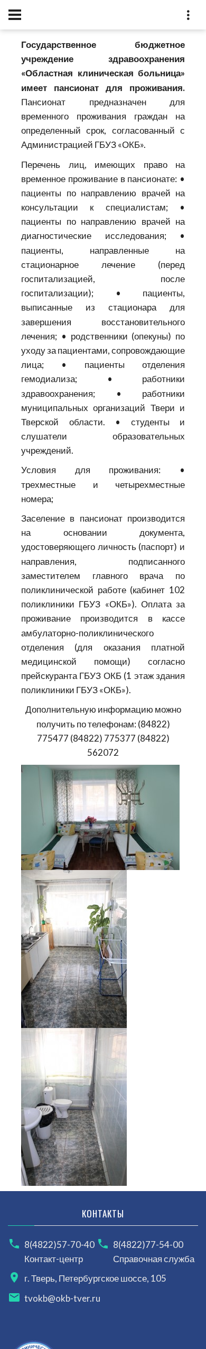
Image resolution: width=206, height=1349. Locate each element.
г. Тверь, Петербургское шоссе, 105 (95, 1278)
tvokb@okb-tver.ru (62, 1298)
